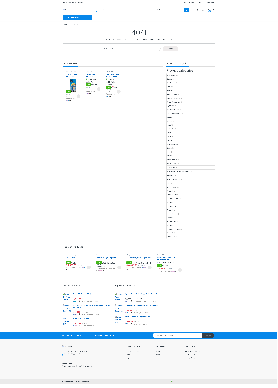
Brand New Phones (173, 113)
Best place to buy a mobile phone (74, 2)
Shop (200, 2)
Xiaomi (169, 136)
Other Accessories (173, 98)
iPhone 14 (170, 218)
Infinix (169, 125)
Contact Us (160, 358)
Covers (169, 87)
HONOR (169, 121)
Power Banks (171, 163)
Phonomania (69, 381)
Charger (169, 140)
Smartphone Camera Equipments (178, 171)
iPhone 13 (170, 210)
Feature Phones (172, 144)
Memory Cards (172, 94)
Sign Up (208, 335)
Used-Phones (171, 187)
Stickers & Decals (71, 71)
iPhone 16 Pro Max (173, 229)
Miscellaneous (172, 160)
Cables (169, 79)
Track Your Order (188, 2)
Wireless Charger (173, 109)
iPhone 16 (170, 225)
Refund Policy (190, 354)
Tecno (169, 132)
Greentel (170, 148)
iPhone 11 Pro (171, 195)
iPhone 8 (170, 233)
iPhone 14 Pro (171, 221)
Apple (169, 117)
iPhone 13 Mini (172, 214)
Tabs (168, 183)
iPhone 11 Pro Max (173, 198)
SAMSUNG (170, 129)
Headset (170, 90)
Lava (168, 152)
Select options (77, 96)
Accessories (171, 75)
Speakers (170, 175)
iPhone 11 (170, 191)
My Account (211, 2)
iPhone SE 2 (171, 237)
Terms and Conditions (192, 351)
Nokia (169, 156)
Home (65, 24)
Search (170, 49)
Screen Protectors (173, 102)
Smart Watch (171, 167)
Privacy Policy (190, 358)
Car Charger (171, 83)
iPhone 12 (170, 202)
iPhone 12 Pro (171, 206)
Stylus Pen (170, 106)
